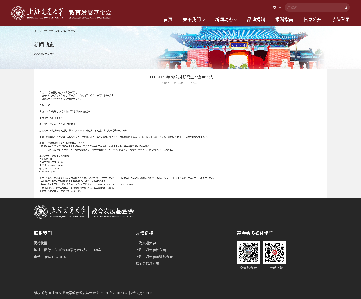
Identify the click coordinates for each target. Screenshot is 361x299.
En (279, 7)
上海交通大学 (146, 243)
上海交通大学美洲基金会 (154, 257)
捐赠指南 (284, 19)
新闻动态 (224, 19)
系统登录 (341, 19)
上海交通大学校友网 (151, 250)
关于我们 (192, 19)
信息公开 (312, 19)
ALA (149, 293)
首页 (168, 19)
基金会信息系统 (147, 264)
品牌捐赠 (256, 19)
